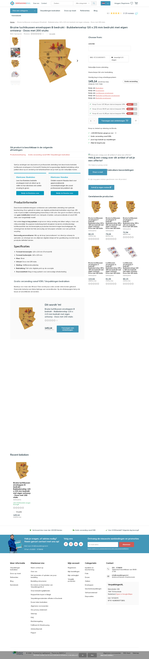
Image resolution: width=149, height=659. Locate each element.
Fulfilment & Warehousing (40, 625)
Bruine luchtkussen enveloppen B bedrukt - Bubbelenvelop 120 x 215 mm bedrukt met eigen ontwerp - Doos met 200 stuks (22, 490)
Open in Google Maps (124, 594)
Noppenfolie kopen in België (41, 595)
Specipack (18, 34)
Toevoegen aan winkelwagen (67, 329)
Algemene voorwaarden (39, 606)
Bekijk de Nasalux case (64, 193)
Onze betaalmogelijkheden (40, 591)
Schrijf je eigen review (100, 187)
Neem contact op (37, 568)
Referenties (85, 10)
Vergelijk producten (71, 580)
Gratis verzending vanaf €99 (85, 530)
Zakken (87, 581)
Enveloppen (100, 91)
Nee (92, 655)
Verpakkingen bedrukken (50, 10)
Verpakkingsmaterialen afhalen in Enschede (46, 598)
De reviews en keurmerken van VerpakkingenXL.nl (42, 586)
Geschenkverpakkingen (93, 589)
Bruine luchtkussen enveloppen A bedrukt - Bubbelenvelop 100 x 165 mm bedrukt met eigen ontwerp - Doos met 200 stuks (96, 268)
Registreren (72, 568)
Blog (95, 10)
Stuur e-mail (98, 172)
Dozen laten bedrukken (39, 602)
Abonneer (126, 544)
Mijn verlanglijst (73, 575)
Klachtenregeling (37, 621)
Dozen (87, 577)
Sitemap (34, 614)
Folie (86, 573)
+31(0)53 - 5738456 (36, 549)
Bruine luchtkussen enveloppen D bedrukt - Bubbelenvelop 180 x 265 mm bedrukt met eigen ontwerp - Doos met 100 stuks (113, 223)
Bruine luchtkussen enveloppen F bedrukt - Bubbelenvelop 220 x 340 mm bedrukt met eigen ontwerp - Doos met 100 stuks (96, 223)
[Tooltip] (115, 133)
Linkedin (76, 544)
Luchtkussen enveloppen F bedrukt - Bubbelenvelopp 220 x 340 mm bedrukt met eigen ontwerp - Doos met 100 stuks (130, 268)
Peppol (33, 633)
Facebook (66, 544)
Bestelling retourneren (38, 581)
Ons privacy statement (39, 610)
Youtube (81, 544)
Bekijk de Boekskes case (30, 193)
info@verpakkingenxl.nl (120, 575)
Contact (44, 3)
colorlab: (91, 44)
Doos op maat (70, 10)
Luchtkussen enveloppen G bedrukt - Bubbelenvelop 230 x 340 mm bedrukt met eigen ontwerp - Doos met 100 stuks (113, 268)
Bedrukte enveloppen (103, 98)
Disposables (89, 596)
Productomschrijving (18, 155)
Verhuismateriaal (91, 593)
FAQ (32, 617)
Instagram (71, 544)
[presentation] (77, 60)
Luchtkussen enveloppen (104, 93)
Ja (82, 655)
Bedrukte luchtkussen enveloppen (108, 96)
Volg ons (68, 538)
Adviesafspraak (36, 629)
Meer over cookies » (107, 655)
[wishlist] (131, 3)
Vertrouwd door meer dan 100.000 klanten (47, 530)
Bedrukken (99, 88)
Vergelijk (19, 512)
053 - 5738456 (117, 568)
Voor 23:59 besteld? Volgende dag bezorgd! (123, 530)
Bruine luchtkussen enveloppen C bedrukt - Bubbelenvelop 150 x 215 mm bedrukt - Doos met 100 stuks (131, 222)
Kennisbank (16, 15)
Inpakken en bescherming (89, 569)
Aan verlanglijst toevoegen (136, 121)
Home (12, 22)
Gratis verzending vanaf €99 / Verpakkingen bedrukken (49, 155)
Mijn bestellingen (74, 571)
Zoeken (94, 3)
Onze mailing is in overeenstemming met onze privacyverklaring (108, 548)
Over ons (36, 3)
